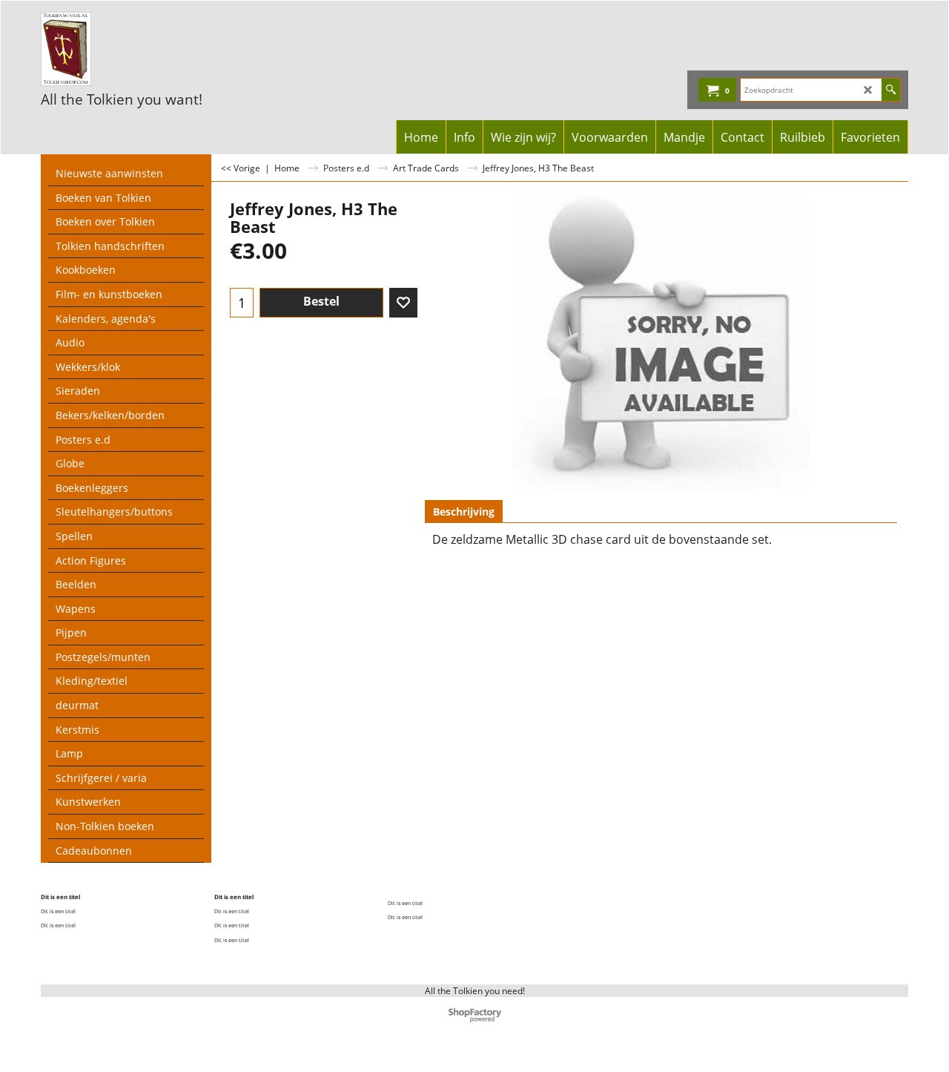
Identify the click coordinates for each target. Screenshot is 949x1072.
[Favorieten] (403, 303)
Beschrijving (464, 511)
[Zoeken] (891, 90)
